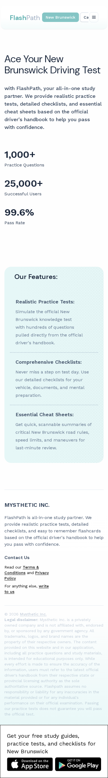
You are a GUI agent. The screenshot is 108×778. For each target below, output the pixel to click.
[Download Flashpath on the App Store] (30, 764)
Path (25, 17)
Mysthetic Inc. (27, 505)
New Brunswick (60, 17)
